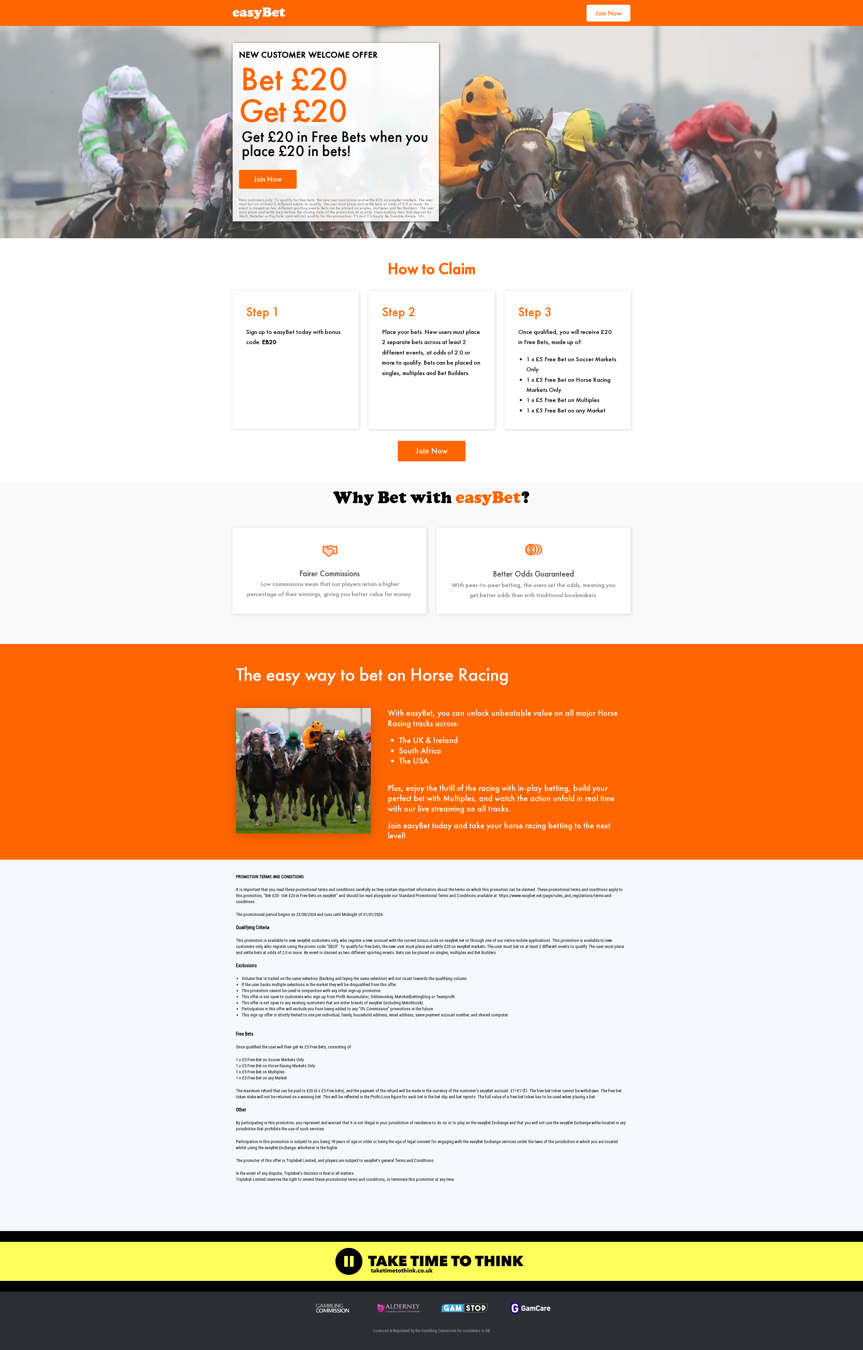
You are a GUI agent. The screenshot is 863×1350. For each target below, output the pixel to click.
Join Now (608, 13)
